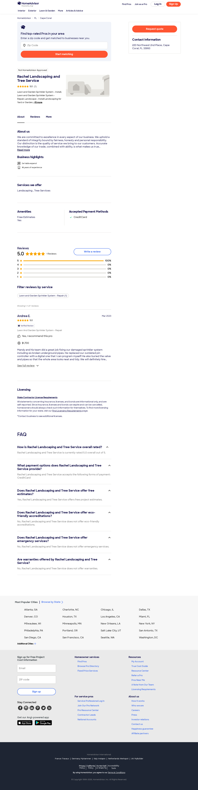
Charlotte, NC (70, 609)
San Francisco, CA (73, 637)
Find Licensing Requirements (67, 411)
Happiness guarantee (142, 729)
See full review (26, 365)
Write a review (92, 251)
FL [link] (35, 18)
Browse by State (50, 602)
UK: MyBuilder (137, 759)
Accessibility (113, 767)
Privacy (82, 767)
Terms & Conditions (116, 772)
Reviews (35, 116)
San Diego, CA (32, 637)
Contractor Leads (87, 715)
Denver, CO (31, 616)
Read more (23, 150)
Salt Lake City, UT (111, 630)
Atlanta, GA (31, 609)
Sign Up (173, 4)
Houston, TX (69, 616)
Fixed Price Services (88, 670)
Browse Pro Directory (88, 666)
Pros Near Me (138, 680)
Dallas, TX (144, 609)
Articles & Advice (74, 10)
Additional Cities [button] (25, 643)
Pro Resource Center (88, 710)
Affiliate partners (140, 733)
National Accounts (87, 719)
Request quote (154, 28)
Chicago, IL (107, 609)
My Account (137, 661)
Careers (135, 710)
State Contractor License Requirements (37, 397)
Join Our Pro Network (88, 705)
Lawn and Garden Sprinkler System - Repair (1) (43, 295)
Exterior (32, 10)
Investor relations (140, 719)
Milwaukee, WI (32, 623)
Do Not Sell (101, 767)
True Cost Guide (139, 666)
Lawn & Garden (47, 10)
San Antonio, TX (148, 630)
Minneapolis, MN (71, 623)
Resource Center (140, 670)
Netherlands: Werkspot (118, 759)
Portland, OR (70, 630)
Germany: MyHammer (81, 759)
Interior (21, 10)
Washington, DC (148, 637)
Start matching (64, 54)
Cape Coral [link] (46, 18)
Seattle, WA (108, 637)
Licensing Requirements (143, 689)
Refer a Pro (137, 675)
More (60, 10)
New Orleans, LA (110, 623)
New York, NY (147, 623)
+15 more (38, 102)
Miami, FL (144, 616)
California (91, 767)
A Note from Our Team (142, 684)
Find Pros (82, 661)
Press (134, 715)
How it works (138, 701)
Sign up (36, 691)
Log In (157, 4)
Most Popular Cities (26, 602)
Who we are (137, 705)
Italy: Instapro (99, 759)
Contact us (137, 724)
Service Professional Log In (91, 701)
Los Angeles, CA (110, 616)
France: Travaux (62, 759)
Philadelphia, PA (33, 630)
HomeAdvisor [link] (24, 18)
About (20, 116)
